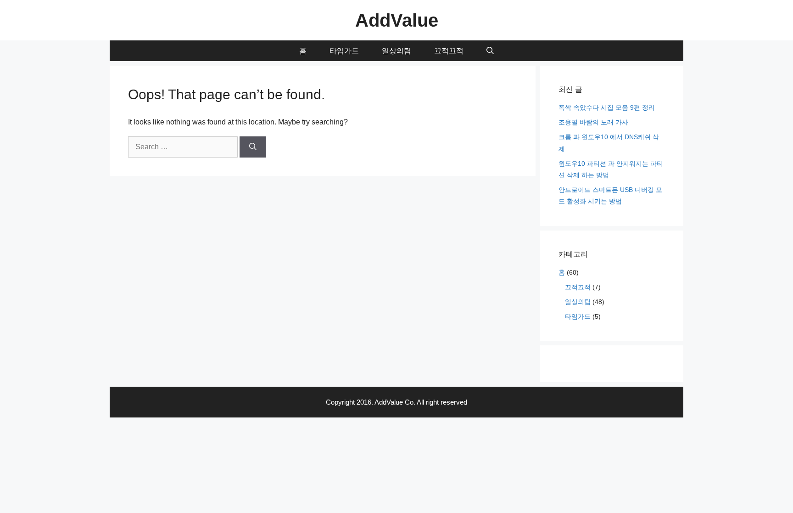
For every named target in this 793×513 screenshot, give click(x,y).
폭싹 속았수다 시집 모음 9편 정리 (606, 107)
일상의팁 (396, 51)
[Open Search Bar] (490, 50)
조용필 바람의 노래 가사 (593, 122)
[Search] (253, 147)
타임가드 (344, 51)
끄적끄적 (449, 51)
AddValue (396, 20)
